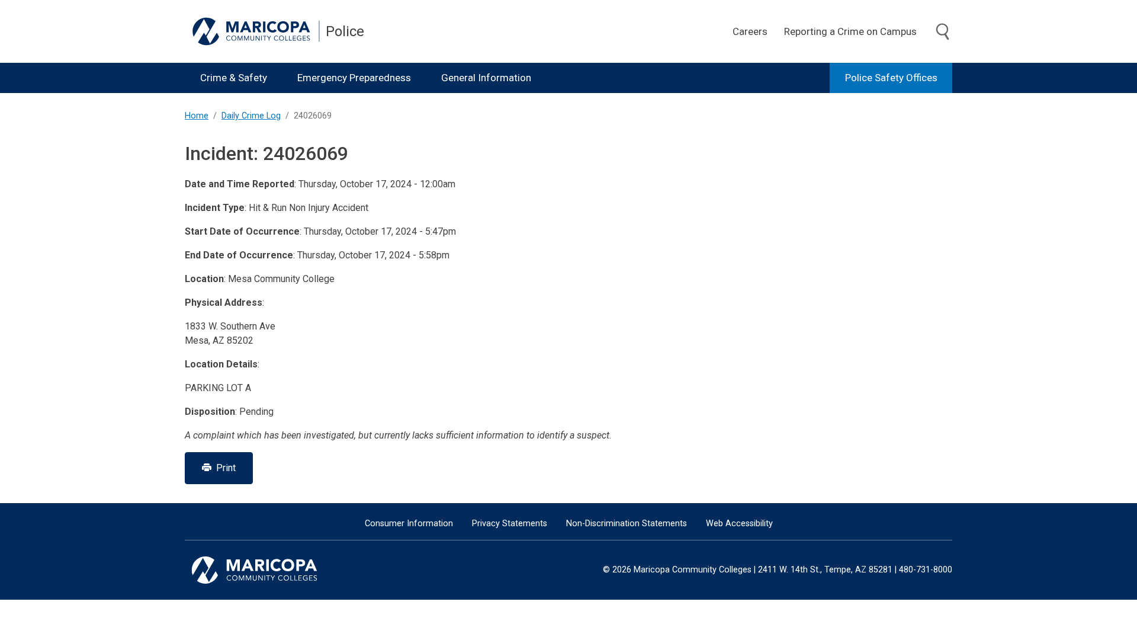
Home (196, 116)
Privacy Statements (509, 524)
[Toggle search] (942, 32)
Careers (750, 31)
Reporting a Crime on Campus (850, 31)
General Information (486, 78)
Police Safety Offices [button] (891, 78)
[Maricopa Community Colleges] (269, 570)
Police (345, 31)
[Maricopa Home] (256, 31)
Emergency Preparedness (354, 78)
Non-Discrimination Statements (626, 524)
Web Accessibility (739, 524)
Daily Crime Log (251, 116)
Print (223, 467)
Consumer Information (409, 524)
